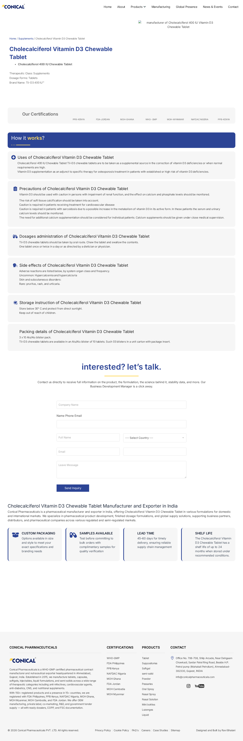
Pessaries (147, 683)
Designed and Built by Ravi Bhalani (215, 730)
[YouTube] (199, 686)
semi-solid (147, 673)
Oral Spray (148, 689)
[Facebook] (181, 686)
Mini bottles (148, 704)
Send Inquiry (73, 488)
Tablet (145, 658)
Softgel (146, 668)
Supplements (25, 38)
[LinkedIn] (173, 686)
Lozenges (147, 709)
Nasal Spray (149, 694)
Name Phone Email (69, 415)
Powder (146, 678)
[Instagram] (188, 686)
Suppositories (149, 663)
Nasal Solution (150, 699)
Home (12, 38)
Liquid (145, 714)
